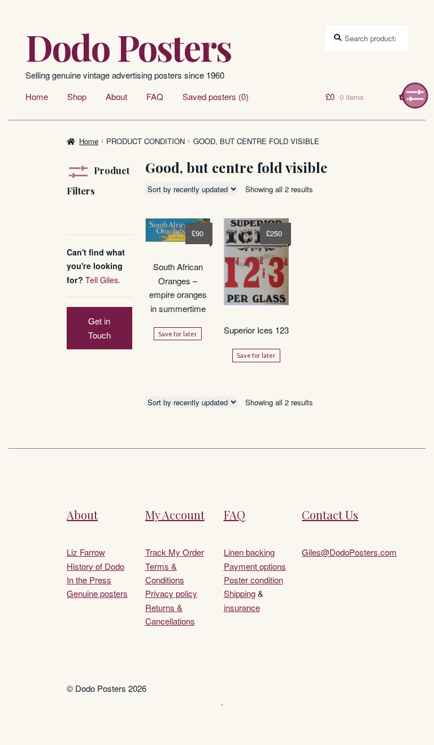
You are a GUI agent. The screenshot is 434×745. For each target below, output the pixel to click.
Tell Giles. (102, 279)
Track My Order (174, 552)
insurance (242, 607)
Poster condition (253, 580)
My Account (175, 514)
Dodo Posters (128, 47)
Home (36, 96)
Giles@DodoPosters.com (349, 552)
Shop (76, 96)
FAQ (154, 96)
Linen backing (249, 552)
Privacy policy (171, 593)
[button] (415, 96)
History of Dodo (95, 566)
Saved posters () (216, 96)
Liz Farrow (86, 552)
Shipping (239, 593)
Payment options (255, 566)
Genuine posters (97, 593)
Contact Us (330, 514)
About (116, 96)
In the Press (89, 580)
